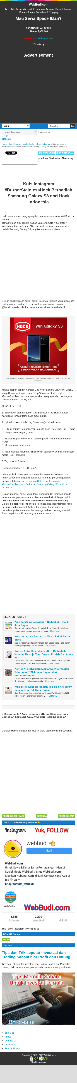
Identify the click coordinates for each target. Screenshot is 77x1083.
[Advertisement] (38, 90)
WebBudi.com (38, 4)
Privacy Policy (12, 1048)
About (8, 1036)
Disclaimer (10, 1044)
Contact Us (10, 1040)
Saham (5, 939)
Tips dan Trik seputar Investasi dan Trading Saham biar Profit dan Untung (36, 954)
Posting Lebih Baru (14, 816)
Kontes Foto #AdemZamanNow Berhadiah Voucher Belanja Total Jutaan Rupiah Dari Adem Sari (44, 654)
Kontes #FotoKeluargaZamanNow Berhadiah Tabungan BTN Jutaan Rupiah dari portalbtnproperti (42, 672)
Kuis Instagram (64, 153)
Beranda (42, 816)
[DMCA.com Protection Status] (38, 1060)
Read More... (56, 631)
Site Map (9, 1032)
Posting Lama (66, 816)
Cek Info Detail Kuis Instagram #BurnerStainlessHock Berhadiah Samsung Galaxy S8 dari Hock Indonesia (35, 484)
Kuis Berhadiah (46, 153)
